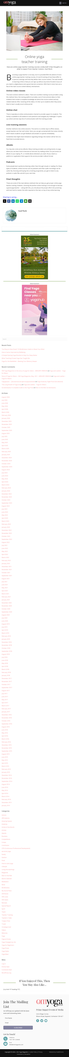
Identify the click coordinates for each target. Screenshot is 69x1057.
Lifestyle (4, 866)
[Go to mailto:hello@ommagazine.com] (18, 1044)
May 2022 (5, 551)
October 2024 (6, 464)
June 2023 (5, 512)
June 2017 (5, 697)
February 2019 (6, 636)
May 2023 (5, 515)
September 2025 (7, 430)
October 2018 (6, 648)
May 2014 (5, 790)
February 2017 (6, 709)
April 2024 (5, 482)
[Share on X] (4, 201)
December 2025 (7, 421)
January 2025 (6, 455)
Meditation (5, 882)
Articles (4, 830)
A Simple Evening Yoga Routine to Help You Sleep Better (19, 355)
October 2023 (6, 500)
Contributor (5, 845)
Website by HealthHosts (56, 1052)
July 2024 (4, 473)
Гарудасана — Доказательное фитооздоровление (18, 381)
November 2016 (7, 718)
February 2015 (6, 769)
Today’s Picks (6, 921)
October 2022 (6, 536)
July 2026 (4, 400)
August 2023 (6, 506)
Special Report (6, 906)
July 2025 (4, 436)
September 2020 (7, 612)
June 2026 (5, 403)
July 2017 (4, 693)
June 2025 (5, 439)
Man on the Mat (7, 876)
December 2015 (7, 745)
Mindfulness (6, 888)
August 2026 (6, 397)
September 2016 (7, 724)
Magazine (5, 872)
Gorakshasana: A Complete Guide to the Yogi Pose (17, 388)
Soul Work (22, 211)
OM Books (5, 894)
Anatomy (4, 824)
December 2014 (7, 775)
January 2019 (6, 639)
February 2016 (6, 742)
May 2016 (5, 733)
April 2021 (5, 591)
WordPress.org (6, 973)
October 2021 (6, 572)
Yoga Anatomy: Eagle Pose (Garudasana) (50, 381)
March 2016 (5, 739)
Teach (4, 912)
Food (3, 860)
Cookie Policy (33, 1052)
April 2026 (5, 409)
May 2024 (5, 479)
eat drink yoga (6, 851)
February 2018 (6, 672)
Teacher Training (7, 915)
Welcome (4, 933)
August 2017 (6, 690)
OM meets (5, 900)
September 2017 (7, 687)
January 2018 (6, 675)
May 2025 (5, 442)
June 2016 (5, 730)
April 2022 (5, 554)
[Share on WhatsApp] (17, 201)
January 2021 (6, 600)
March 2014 (5, 796)
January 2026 (6, 418)
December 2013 (7, 802)
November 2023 (7, 497)
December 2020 (7, 603)
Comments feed (7, 970)
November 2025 (7, 424)
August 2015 (6, 754)
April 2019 (5, 630)
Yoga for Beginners (8, 945)
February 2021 (6, 597)
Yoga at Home (6, 939)
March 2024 (5, 485)
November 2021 (7, 569)
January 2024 (6, 491)
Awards (4, 833)
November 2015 (7, 748)
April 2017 (5, 703)
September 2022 (7, 539)
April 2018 (5, 666)
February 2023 (6, 524)
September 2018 (7, 651)
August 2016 (6, 727)
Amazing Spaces (7, 821)
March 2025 (5, 448)
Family (4, 854)
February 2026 (6, 415)
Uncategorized (6, 927)
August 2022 (6, 542)
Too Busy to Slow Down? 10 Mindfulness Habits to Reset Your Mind (23, 349)
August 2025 (6, 433)
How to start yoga (7, 863)
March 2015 (5, 766)
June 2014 (5, 787)
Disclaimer (27, 1054)
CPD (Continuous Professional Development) (16, 848)
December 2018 (7, 642)
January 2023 (6, 527)
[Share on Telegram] (21, 201)
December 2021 (7, 566)
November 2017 (7, 681)
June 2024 (5, 476)
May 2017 (5, 700)
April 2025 (5, 445)
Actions (4, 815)
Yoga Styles (5, 951)
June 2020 (5, 621)
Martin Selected (7, 879)
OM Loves (5, 897)
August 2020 (6, 615)
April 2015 (5, 763)
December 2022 (7, 530)
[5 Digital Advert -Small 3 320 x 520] (34, 257)
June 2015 (5, 757)
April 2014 (5, 793)
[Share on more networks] (30, 201)
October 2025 (6, 427)
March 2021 (5, 594)
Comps (4, 842)
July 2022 (4, 545)
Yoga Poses (5, 948)
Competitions (6, 839)
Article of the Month (8, 827)
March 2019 (5, 633)
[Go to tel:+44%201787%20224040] (18, 1039)
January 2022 (6, 563)
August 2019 (6, 624)
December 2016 (7, 715)
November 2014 (7, 778)
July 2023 (4, 509)
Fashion (4, 857)
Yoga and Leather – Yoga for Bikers (35, 385)
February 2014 (6, 799)
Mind (3, 885)
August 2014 (6, 784)
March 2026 (5, 412)
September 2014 (7, 781)
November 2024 (7, 461)
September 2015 (7, 751)
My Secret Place (7, 891)
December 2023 (7, 494)
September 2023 (7, 503)
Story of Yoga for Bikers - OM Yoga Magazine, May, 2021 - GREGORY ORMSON (26, 376)
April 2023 (5, 518)
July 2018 (4, 657)
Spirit (3, 909)
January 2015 (6, 772)
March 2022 (5, 557)
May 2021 (5, 588)
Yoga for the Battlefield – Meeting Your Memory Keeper (19, 361)
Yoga (3, 936)
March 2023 (5, 521)
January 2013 (6, 805)
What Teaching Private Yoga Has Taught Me (16, 358)
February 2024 (6, 488)
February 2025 (6, 451)
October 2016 (6, 721)
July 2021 (4, 582)
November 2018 (7, 645)
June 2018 (5, 660)
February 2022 (6, 560)
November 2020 (7, 606)
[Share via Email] (25, 201)
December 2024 (7, 458)
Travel (4, 924)
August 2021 (6, 579)
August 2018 (6, 654)
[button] (18, 1028)
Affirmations (6, 818)
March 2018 (5, 669)
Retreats (4, 903)
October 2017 (6, 684)
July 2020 (4, 618)
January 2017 (6, 712)
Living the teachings (8, 869)
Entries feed (5, 967)
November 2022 (7, 533)
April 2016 (5, 736)
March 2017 (5, 706)
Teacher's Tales (7, 918)
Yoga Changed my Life (9, 942)
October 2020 (6, 609)
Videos (4, 930)
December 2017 (7, 678)
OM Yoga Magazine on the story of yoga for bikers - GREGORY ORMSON (24, 371)
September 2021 (7, 576)
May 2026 (5, 406)
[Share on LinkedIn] (13, 201)
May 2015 (5, 760)
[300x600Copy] (34, 310)
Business (4, 836)
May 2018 (5, 663)
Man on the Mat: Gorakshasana (46, 388)
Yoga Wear (5, 954)
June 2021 (5, 585)
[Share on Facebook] (9, 201)
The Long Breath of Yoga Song (11, 385)
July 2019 (4, 627)
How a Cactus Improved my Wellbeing (13, 352)
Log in (4, 964)
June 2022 (5, 548)
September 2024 (7, 467)
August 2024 (6, 470)
